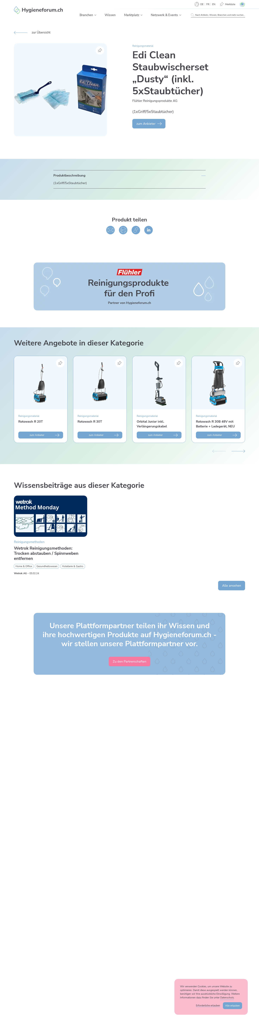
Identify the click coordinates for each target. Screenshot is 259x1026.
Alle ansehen (231, 585)
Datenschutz (227, 997)
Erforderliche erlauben (208, 1005)
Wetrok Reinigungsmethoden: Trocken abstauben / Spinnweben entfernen (46, 553)
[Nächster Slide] (238, 451)
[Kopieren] (136, 230)
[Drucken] (123, 230)
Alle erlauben (232, 1005)
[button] (95, 15)
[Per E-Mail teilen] (110, 230)
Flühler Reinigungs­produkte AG (154, 101)
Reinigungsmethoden (29, 542)
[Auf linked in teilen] (148, 230)
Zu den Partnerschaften (129, 661)
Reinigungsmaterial (142, 46)
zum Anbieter (145, 124)
